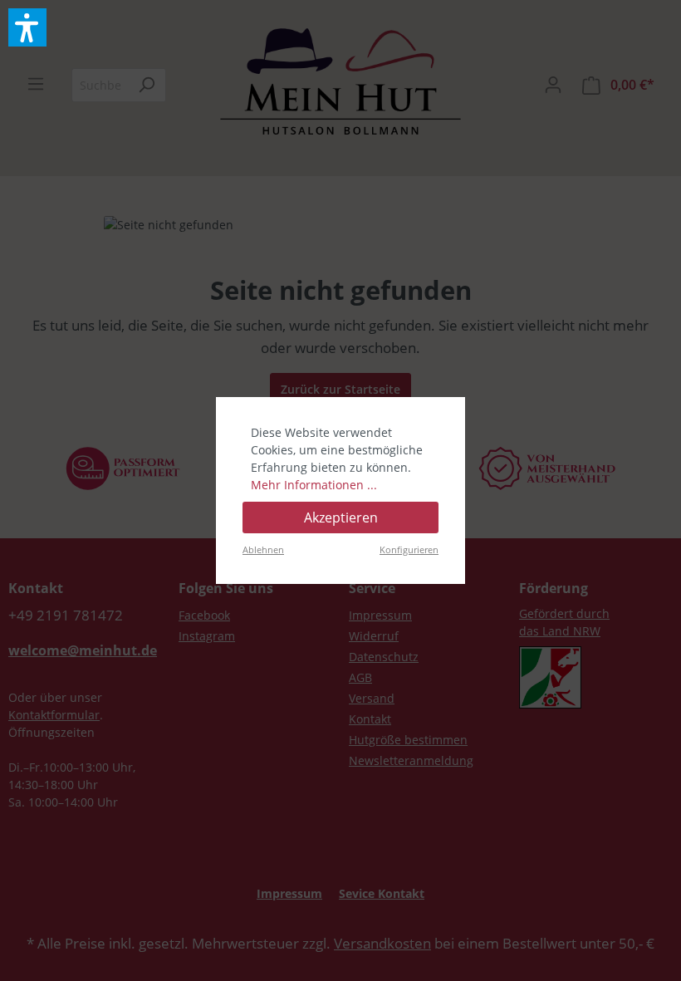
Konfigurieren (409, 549)
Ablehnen (263, 549)
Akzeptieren (341, 517)
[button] (27, 27)
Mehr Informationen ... (314, 485)
